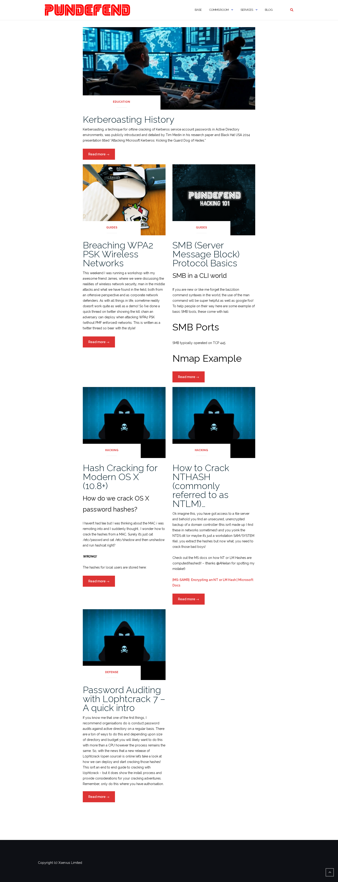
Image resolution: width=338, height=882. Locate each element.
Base (198, 9)
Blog (268, 9)
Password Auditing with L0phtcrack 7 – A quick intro (124, 698)
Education (121, 101)
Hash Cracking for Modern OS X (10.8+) (120, 476)
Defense (111, 672)
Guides (111, 227)
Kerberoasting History (128, 119)
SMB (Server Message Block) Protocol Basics (206, 254)
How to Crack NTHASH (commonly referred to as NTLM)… (200, 485)
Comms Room (219, 9)
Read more (101, 156)
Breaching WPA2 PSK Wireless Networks (118, 254)
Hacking (111, 450)
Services (247, 9)
